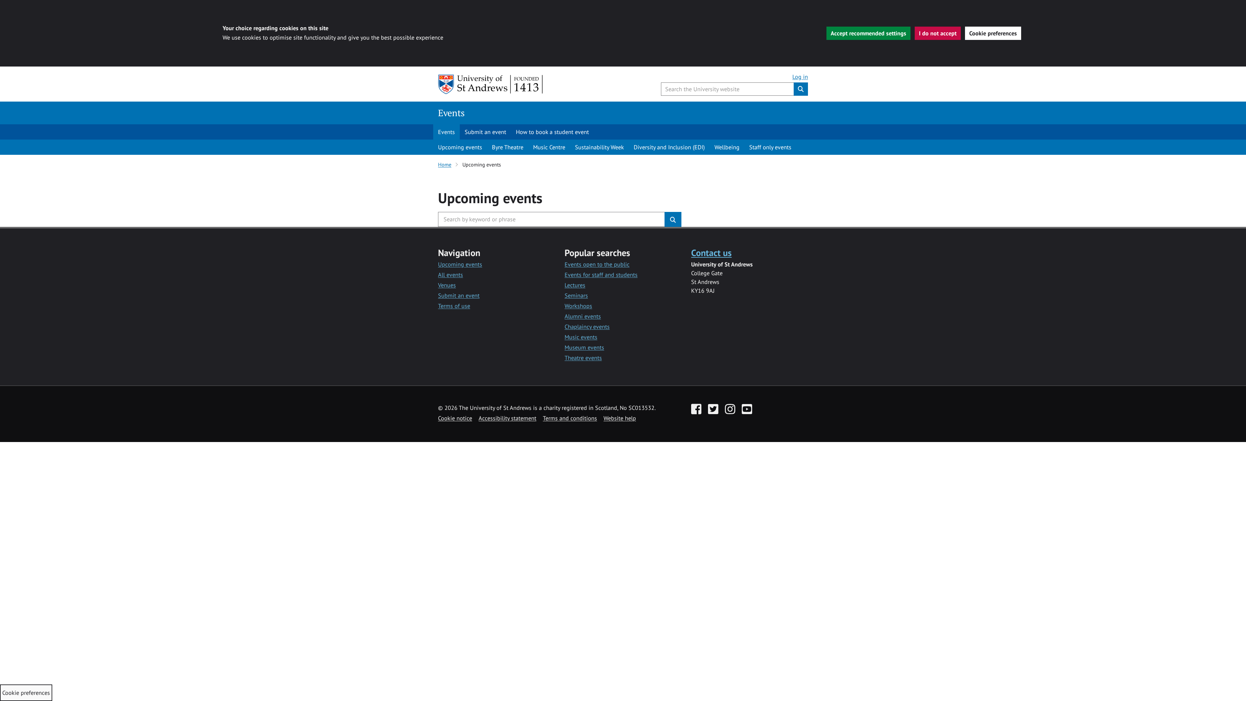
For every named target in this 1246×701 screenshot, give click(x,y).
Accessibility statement (507, 418)
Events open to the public (597, 264)
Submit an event (485, 132)
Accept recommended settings (868, 33)
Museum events (584, 347)
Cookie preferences (993, 33)
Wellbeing (727, 147)
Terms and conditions (570, 418)
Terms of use (454, 306)
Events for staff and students (601, 274)
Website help (620, 418)
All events (450, 274)
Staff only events (770, 147)
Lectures (575, 285)
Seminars (576, 295)
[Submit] (673, 219)
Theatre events (583, 358)
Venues (447, 285)
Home (444, 164)
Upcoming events (460, 147)
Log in (800, 76)
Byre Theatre (507, 147)
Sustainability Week (599, 147)
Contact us (711, 253)
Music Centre (549, 147)
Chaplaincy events (587, 326)
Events (451, 113)
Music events (581, 337)
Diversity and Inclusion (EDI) (669, 147)
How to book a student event (552, 132)
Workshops (578, 306)
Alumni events (583, 316)
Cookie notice (455, 418)
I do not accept (938, 33)
